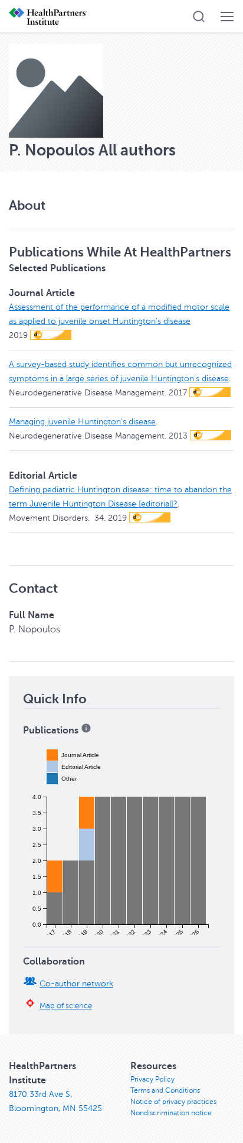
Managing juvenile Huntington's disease (82, 421)
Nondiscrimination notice (171, 1113)
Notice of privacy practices (173, 1101)
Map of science (66, 1006)
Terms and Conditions (165, 1090)
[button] (199, 16)
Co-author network (76, 983)
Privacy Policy (152, 1079)
